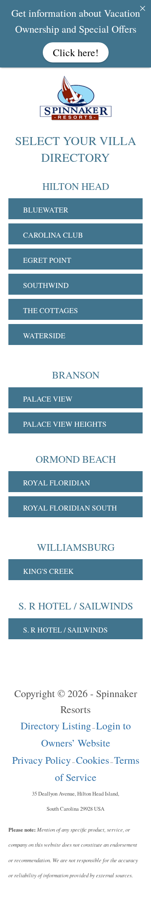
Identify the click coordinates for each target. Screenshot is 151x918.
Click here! (76, 52)
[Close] (142, 8)
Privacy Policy (41, 760)
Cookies (92, 760)
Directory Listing (56, 725)
